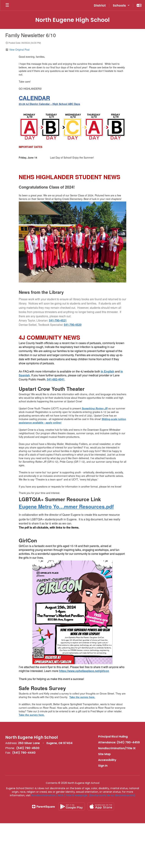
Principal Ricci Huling (113, 736)
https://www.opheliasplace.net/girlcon (84, 671)
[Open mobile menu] (7, 5)
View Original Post (19, 49)
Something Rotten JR (95, 408)
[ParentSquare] (43, 806)
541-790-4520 (73, 325)
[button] (121, 5)
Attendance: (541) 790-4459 (119, 742)
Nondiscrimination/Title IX (117, 748)
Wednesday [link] (71, 444)
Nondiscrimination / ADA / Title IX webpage (59, 795)
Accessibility (107, 760)
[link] (58, 320)
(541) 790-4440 (24, 753)
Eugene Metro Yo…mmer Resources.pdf (66, 506)
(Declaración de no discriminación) (112, 795)
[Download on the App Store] (101, 806)
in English (107, 371)
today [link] (22, 711)
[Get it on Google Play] (71, 806)
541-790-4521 (58, 320)
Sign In (103, 766)
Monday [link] (51, 444)
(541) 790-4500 (27, 748)
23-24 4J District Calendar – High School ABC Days (49, 104)
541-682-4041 (56, 379)
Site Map (104, 754)
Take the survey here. (82, 697)
